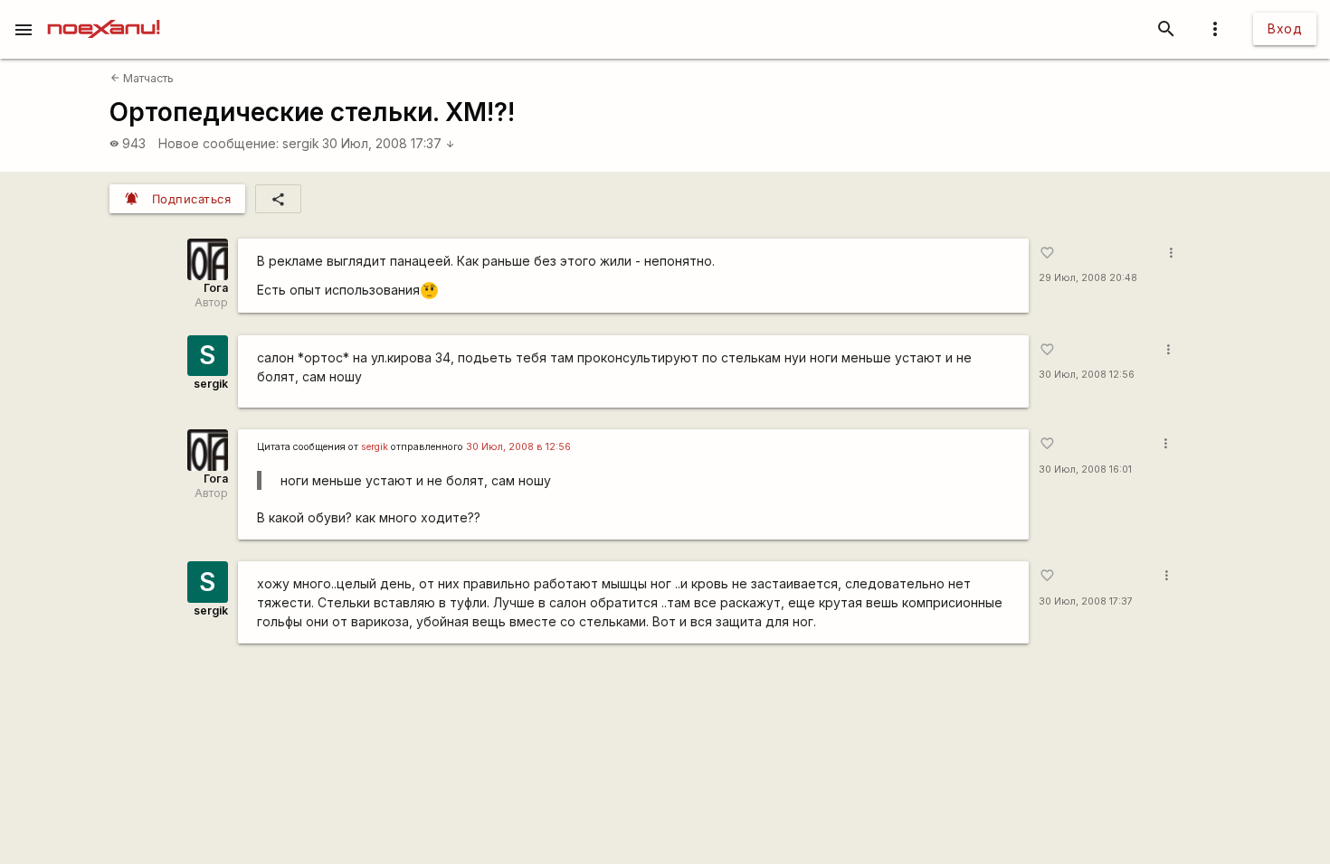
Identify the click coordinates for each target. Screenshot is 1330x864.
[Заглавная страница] (103, 12)
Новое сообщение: (218, 143)
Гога (216, 288)
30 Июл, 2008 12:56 (1087, 374)
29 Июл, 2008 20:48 (1088, 278)
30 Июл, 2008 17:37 (388, 143)
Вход (1285, 28)
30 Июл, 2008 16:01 (1085, 469)
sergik (300, 143)
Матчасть (142, 78)
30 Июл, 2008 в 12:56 (518, 447)
